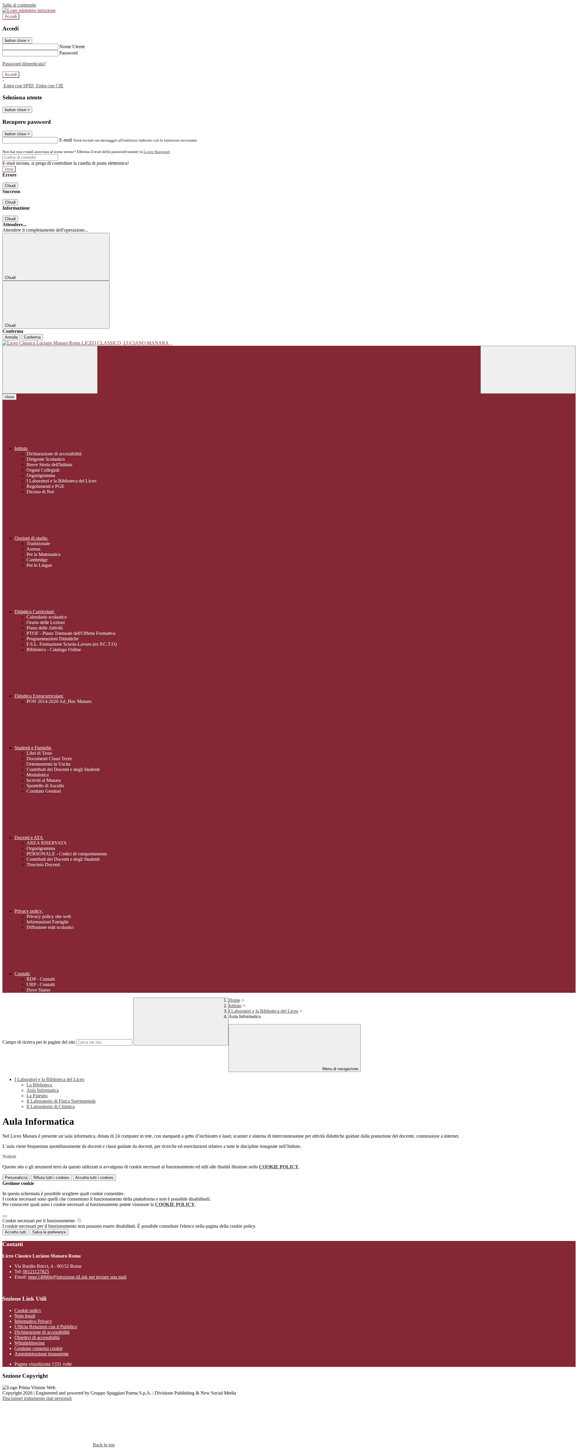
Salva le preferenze (49, 1232)
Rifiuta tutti (51, 1177)
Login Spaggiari (157, 151)
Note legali (24, 1315)
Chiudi (10, 185)
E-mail (65, 139)
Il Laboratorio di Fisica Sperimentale (61, 1101)
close (9, 397)
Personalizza (16, 1177)
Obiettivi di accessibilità (37, 1337)
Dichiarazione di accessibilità (42, 1332)
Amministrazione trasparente (41, 1353)
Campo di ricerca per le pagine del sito (38, 1042)
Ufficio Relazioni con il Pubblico (45, 1326)
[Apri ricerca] (528, 370)
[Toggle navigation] (50, 370)
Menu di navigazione (339, 1069)
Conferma (32, 337)
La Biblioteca (39, 1084)
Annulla (11, 337)
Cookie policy (27, 1310)
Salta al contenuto (19, 5)
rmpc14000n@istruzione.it (77, 1277)
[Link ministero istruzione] (29, 10)
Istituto (234, 1005)
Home (234, 1000)
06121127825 (36, 1271)
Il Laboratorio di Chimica (50, 1106)
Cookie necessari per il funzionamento (39, 1220)
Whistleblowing (29, 1342)
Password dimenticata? (24, 63)
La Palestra (37, 1095)
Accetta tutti (94, 1177)
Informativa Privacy (33, 1321)
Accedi (11, 16)
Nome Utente (72, 46)
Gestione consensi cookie (38, 1348)
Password (68, 52)
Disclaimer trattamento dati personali (37, 1398)
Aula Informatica (42, 1090)
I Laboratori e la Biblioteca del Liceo (263, 1011)
